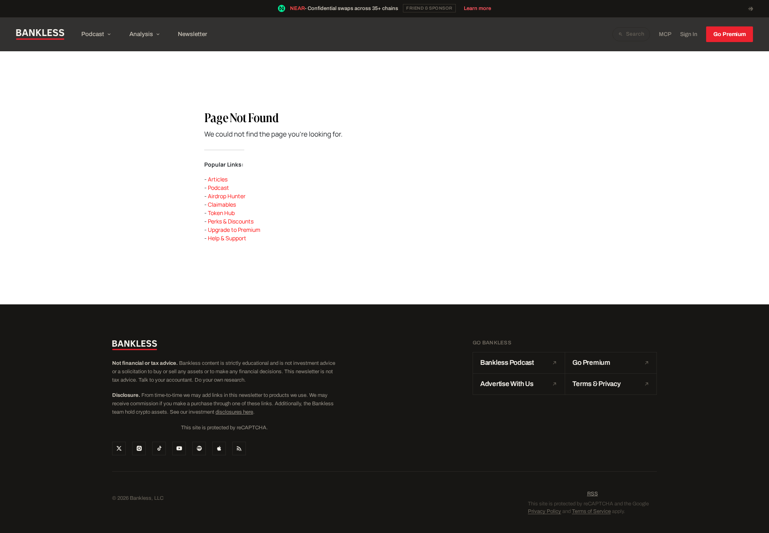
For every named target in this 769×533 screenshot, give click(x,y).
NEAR (297, 8)
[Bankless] (40, 34)
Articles (217, 179)
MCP (665, 34)
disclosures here (234, 412)
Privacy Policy (544, 511)
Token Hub (221, 213)
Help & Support (227, 238)
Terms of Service (591, 511)
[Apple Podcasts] (219, 448)
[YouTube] (179, 448)
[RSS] (239, 448)
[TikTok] (159, 448)
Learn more (477, 8)
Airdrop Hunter (227, 196)
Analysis (141, 34)
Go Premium (729, 34)
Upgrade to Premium (234, 229)
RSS (592, 494)
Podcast (92, 34)
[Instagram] (139, 448)
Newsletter (192, 34)
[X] (119, 448)
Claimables (222, 204)
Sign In (688, 34)
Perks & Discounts (231, 221)
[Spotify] (199, 448)
